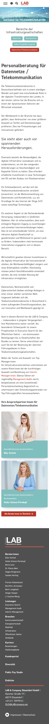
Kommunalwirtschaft (14, 620)
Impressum (16, 714)
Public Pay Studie (14, 672)
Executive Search (12, 604)
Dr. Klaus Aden (11, 568)
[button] (5, 3)
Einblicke (9, 680)
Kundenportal (12, 656)
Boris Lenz (9, 564)
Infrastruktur (10, 630)
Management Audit (13, 608)
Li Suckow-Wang (12, 596)
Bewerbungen (11, 646)
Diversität (10, 664)
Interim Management (14, 611)
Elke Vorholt (10, 557)
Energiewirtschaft (13, 623)
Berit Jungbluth (12, 589)
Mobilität (9, 627)
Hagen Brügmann (12, 571)
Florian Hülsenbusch (14, 582)
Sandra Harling (11, 575)
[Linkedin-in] (7, 715)
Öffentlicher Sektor (13, 634)
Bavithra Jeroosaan (13, 586)
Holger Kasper (11, 593)
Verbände (9, 637)
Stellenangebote (12, 649)
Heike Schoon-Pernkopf (15, 561)
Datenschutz (29, 714)
